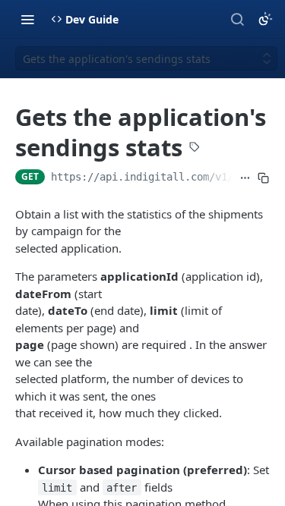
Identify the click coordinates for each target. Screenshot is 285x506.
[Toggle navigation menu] (27, 19)
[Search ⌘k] (237, 19)
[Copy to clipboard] (264, 178)
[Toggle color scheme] (265, 19)
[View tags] (194, 149)
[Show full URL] (245, 178)
